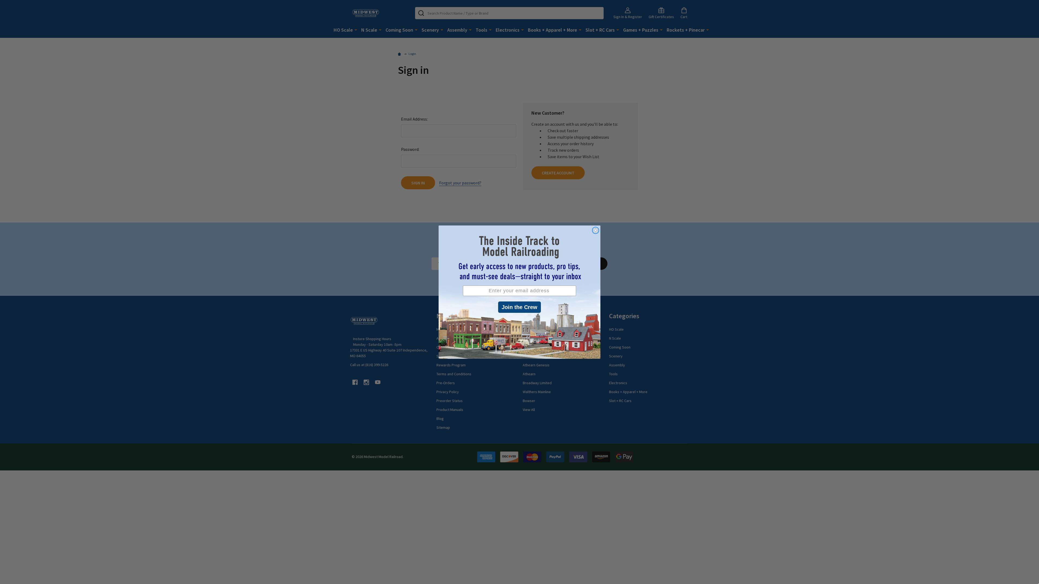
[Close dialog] (595, 230)
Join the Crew (519, 307)
